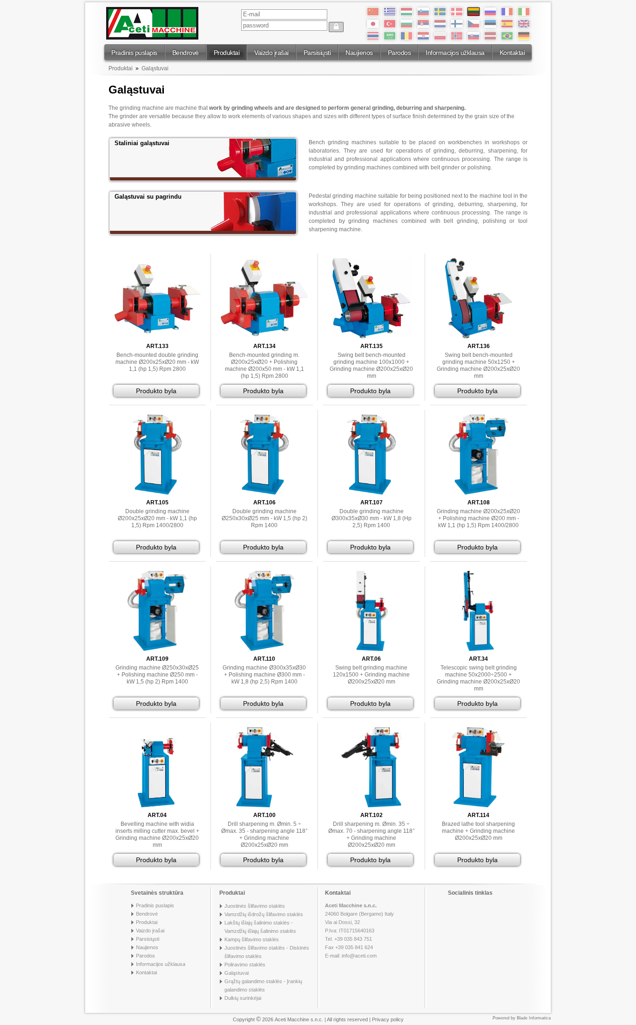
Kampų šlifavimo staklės (251, 939)
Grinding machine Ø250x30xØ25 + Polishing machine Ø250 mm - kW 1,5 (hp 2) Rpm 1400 (157, 674)
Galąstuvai (155, 68)
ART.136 (478, 346)
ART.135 (371, 346)
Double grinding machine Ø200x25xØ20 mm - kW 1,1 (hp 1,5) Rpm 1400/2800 (157, 518)
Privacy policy (388, 1019)
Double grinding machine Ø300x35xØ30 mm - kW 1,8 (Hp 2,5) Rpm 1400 (372, 518)
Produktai (227, 52)
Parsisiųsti (317, 52)
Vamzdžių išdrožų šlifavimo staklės (263, 914)
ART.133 (157, 346)
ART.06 (371, 659)
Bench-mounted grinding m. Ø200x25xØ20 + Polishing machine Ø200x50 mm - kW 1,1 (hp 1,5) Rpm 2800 (264, 365)
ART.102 (371, 815)
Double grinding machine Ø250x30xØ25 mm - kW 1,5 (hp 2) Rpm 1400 (264, 518)
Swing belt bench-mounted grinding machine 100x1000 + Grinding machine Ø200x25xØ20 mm (371, 365)
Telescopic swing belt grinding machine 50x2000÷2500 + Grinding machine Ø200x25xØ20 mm (478, 678)
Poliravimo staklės (244, 964)
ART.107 (371, 502)
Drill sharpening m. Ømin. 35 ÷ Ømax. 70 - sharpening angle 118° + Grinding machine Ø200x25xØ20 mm (371, 834)
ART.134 (264, 346)
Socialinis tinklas (470, 893)
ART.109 (157, 659)
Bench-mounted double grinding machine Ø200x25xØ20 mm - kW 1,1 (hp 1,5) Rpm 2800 (157, 362)
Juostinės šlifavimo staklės (254, 906)
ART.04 (157, 815)
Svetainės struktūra (157, 893)
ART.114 (478, 815)
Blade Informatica (534, 1018)
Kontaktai (512, 52)
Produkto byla (156, 391)
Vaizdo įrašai (271, 52)
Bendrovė (185, 52)
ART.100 (264, 815)
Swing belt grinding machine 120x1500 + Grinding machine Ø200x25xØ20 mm (371, 674)
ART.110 (264, 659)
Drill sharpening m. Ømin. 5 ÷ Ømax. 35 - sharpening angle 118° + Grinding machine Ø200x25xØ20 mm (264, 834)
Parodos (399, 52)
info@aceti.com (359, 955)
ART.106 (264, 502)
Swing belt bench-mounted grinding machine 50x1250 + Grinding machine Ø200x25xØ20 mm (478, 365)
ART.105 (157, 502)
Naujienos (359, 52)
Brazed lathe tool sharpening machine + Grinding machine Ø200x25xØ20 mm (478, 831)
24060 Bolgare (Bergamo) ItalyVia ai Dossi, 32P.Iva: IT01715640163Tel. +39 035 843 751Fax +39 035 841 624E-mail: (359, 930)
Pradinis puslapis (134, 52)
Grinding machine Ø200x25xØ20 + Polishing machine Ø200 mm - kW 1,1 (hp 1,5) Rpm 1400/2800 (478, 518)
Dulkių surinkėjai (242, 998)
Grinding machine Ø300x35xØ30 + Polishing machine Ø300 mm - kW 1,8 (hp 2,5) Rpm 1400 (264, 674)
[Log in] (336, 27)
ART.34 (478, 659)
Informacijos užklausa (455, 52)
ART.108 (478, 502)
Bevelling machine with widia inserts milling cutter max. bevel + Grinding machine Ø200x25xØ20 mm (157, 834)
